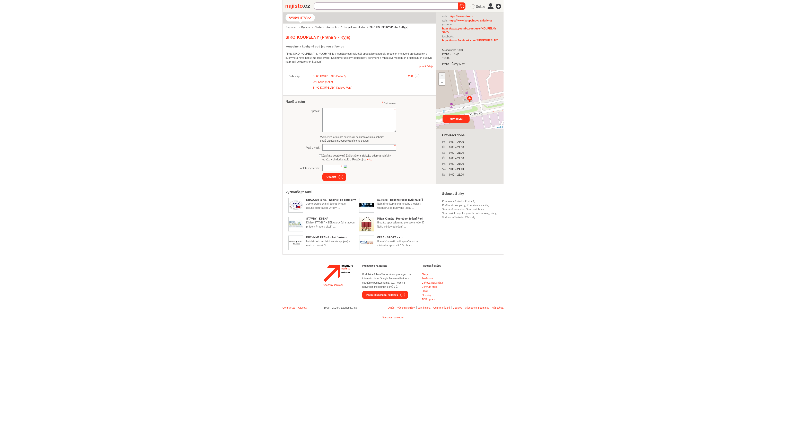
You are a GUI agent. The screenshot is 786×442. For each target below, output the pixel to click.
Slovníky (426, 295)
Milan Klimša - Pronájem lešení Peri (400, 218)
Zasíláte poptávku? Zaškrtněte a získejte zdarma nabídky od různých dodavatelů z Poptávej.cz (356, 157)
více (410, 75)
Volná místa (424, 307)
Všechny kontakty (333, 285)
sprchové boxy (475, 209)
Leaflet (499, 127)
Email (425, 291)
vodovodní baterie (452, 217)
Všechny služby (406, 307)
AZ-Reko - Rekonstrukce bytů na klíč (400, 199)
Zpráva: (315, 111)
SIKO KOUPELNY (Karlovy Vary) (332, 87)
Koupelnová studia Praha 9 (458, 201)
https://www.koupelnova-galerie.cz (470, 20)
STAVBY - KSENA (317, 218)
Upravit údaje (425, 66)
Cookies (457, 307)
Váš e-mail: (313, 147)
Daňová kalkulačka (432, 282)
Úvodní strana (300, 17)
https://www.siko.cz (461, 16)
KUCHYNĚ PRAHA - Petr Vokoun (326, 237)
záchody (470, 217)
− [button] (442, 82)
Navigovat (456, 118)
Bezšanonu (428, 278)
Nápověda (498, 307)
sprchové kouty (451, 213)
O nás (391, 307)
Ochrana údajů (441, 307)
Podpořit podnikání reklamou (382, 295)
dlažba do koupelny (453, 205)
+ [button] (442, 75)
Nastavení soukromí (393, 317)
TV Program (428, 299)
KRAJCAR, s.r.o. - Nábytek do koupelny (331, 199)
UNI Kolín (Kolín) (323, 81)
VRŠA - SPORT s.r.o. (390, 237)
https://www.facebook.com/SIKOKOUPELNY (470, 40)
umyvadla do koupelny (475, 213)
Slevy (425, 274)
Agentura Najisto (338, 273)
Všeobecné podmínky (477, 307)
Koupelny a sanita (477, 205)
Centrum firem (429, 286)
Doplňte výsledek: (309, 168)
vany (493, 213)
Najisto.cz (300, 6)
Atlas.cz (302, 307)
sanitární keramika (453, 209)
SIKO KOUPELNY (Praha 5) (329, 76)
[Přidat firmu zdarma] (500, 6)
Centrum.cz (288, 307)
